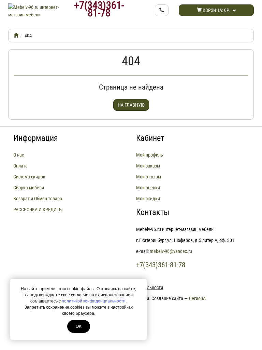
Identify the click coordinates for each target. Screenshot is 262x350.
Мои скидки (148, 198)
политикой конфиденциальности (94, 301)
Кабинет (150, 138)
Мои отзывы (148, 176)
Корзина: (216, 10)
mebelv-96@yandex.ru (171, 251)
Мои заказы (148, 166)
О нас (18, 155)
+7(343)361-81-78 (99, 9)
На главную (131, 105)
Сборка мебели (28, 187)
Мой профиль (149, 155)
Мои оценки (148, 187)
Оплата (20, 166)
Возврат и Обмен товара (37, 198)
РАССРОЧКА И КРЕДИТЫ (38, 209)
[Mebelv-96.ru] (16, 35)
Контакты (152, 212)
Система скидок (29, 176)
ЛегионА (197, 298)
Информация (35, 138)
